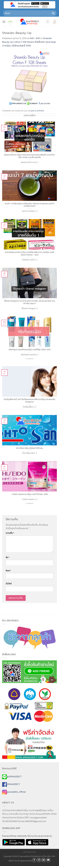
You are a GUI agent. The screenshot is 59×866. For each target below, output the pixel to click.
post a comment (37, 110)
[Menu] (4, 21)
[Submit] (53, 13)
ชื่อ (7, 557)
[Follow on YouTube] (48, 860)
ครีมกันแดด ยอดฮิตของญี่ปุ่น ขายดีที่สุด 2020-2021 (30, 349)
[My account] (47, 21)
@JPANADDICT (14, 776)
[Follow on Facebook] (34, 860)
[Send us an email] (43, 860)
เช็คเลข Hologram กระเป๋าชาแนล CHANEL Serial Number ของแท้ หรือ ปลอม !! (29, 302)
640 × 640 (35, 38)
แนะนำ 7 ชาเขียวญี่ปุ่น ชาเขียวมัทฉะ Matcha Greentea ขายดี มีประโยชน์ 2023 (29, 204)
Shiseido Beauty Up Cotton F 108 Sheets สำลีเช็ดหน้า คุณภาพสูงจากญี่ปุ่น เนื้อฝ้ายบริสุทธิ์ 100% (29, 41)
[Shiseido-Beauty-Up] (29, 77)
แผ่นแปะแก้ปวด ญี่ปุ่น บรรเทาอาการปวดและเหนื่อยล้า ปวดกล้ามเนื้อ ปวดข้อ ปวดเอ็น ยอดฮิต (29, 156)
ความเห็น (10, 532)
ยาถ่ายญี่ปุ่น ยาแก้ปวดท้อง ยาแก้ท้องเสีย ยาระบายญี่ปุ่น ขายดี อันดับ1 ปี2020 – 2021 (29, 253)
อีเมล (8, 570)
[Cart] (54, 21)
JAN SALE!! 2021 (29, 852)
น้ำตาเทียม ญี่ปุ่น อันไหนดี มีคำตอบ (29, 448)
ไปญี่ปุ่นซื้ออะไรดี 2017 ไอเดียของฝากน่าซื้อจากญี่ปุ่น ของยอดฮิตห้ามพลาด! (29, 400)
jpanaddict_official (16, 791)
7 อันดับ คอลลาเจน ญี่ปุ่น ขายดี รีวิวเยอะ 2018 (29, 494)
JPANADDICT (13, 784)
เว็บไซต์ (9, 583)
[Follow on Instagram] (39, 860)
